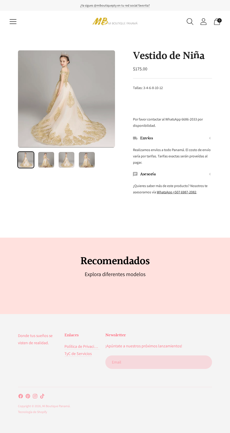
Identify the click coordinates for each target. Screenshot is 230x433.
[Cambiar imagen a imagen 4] (87, 160)
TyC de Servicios (78, 353)
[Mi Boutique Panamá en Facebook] (20, 397)
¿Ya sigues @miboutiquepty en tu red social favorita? (115, 5)
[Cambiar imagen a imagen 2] (46, 160)
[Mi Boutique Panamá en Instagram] (35, 397)
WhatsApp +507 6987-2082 (176, 192)
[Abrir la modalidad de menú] (13, 21)
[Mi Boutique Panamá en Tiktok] (42, 397)
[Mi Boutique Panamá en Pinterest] (28, 397)
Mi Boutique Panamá (56, 406)
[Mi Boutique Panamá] (115, 21)
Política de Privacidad (82, 346)
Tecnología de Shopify (32, 412)
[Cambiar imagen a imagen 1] (26, 160)
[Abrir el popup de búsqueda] (190, 21)
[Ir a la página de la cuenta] (203, 21)
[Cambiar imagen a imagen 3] (66, 160)
